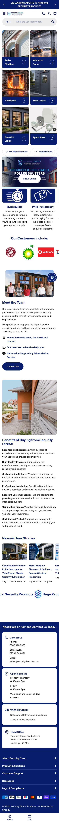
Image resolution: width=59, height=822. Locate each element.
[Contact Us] (43, 13)
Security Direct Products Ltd (25, 806)
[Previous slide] (20, 183)
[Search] (52, 21)
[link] (10, 252)
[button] (4, 4)
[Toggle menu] (4, 13)
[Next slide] (38, 183)
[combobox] (29, 22)
